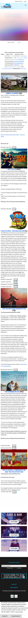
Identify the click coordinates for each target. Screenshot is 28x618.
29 (16, 65)
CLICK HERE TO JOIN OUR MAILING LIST (14, 576)
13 (23, 59)
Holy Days (12, 169)
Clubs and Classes (14, 562)
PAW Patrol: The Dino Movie (12, 231)
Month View (23, 68)
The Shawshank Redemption (14, 309)
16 (17, 61)
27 (23, 63)
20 (23, 61)
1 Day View (5, 68)
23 (17, 63)
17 (19, 61)
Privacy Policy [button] (19, 611)
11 (20, 59)
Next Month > (25, 57)
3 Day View (11, 68)
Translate (19, 568)
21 (15, 63)
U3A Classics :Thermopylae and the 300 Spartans (14, 471)
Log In (25, 1)
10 (19, 59)
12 (21, 59)
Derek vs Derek (12, 93)
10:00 (15, 279)
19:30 (14, 147)
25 (20, 63)
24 (19, 63)
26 (21, 63)
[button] (25, 5)
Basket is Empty (18, 1)
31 (5, 66)
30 (13, 65)
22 (16, 63)
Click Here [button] (14, 521)
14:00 (15, 287)
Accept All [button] (4, 616)
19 (21, 61)
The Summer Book (12, 392)
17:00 (14, 209)
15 (16, 61)
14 (15, 61)
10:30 (14, 492)
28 (15, 65)
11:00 (15, 282)
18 (20, 61)
